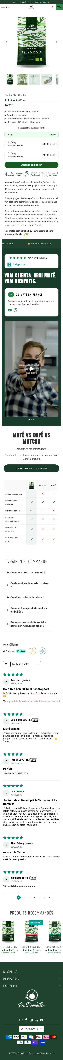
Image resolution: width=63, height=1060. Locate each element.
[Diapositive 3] (33, 419)
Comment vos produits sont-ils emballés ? (28, 610)
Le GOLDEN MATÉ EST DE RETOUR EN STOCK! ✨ (31, 2)
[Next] (56, 42)
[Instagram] (15, 310)
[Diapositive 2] (31, 419)
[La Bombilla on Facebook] (26, 1020)
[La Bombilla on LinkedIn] (36, 1020)
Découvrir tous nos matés (31, 468)
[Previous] (6, 42)
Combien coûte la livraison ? (27, 597)
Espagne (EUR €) (30, 1028)
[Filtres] (6, 664)
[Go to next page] (50, 897)
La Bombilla (20, 1053)
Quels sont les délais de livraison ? (29, 585)
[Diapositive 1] (29, 419)
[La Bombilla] (31, 7)
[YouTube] (10, 310)
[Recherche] (52, 7)
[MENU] (1, 7)
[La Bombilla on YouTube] (41, 1020)
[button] (11, 100)
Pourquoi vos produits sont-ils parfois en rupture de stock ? (28, 624)
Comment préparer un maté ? (27, 572)
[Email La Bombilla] (21, 1020)
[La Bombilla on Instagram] (31, 1020)
